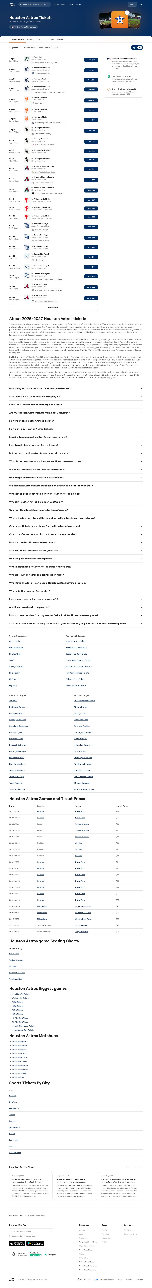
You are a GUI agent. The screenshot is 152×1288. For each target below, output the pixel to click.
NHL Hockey (14, 673)
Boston (12, 1134)
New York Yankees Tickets (77, 673)
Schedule (61, 39)
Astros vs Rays (18, 1077)
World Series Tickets (20, 998)
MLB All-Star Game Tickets (23, 1026)
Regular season (17, 39)
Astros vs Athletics (19, 1053)
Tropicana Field (81, 925)
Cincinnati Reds (81, 719)
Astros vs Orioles (19, 1073)
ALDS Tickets (17, 1010)
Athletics (13, 701)
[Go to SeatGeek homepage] (12, 4)
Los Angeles (14, 1140)
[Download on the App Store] (17, 1243)
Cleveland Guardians (18, 726)
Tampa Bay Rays (16, 776)
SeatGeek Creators (87, 1270)
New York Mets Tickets (76, 685)
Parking (30, 39)
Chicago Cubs (80, 713)
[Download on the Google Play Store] (35, 1243)
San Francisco (15, 1153)
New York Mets (80, 751)
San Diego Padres (82, 770)
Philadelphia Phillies (83, 757)
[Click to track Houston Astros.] (127, 12)
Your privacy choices (106, 1279)
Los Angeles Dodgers (83, 732)
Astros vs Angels (19, 1049)
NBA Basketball (16, 647)
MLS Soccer (14, 679)
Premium (50, 39)
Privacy (129, 1279)
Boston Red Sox (16, 713)
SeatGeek (13, 1216)
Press (81, 1254)
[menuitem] (56, 4)
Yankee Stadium (82, 824)
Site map (139, 1279)
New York (13, 1102)
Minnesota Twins (16, 757)
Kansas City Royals (17, 745)
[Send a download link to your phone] (51, 1231)
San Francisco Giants (83, 776)
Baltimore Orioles (17, 707)
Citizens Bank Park (83, 906)
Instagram (106, 1238)
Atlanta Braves (80, 707)
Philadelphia (42, 906)
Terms (120, 1279)
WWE (11, 660)
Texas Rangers (15, 783)
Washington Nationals (84, 789)
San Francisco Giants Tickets (79, 666)
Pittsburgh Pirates (82, 764)
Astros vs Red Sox (19, 1057)
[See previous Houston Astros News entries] (129, 1167)
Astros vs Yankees (19, 1061)
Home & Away (29, 47)
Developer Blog (130, 1234)
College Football (16, 666)
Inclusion (83, 1238)
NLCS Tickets (17, 1006)
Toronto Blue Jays (17, 789)
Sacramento (14, 1127)
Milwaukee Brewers (82, 745)
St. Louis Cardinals (82, 783)
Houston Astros (16, 738)
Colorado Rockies (82, 726)
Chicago (12, 1146)
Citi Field (78, 843)
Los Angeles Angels (17, 751)
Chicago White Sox (17, 719)
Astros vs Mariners (19, 1041)
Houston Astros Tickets (76, 647)
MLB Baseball (15, 641)
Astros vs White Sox (20, 1065)
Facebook (106, 1234)
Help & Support (85, 1258)
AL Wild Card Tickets (20, 1022)
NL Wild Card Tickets (20, 1018)
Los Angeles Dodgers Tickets (78, 660)
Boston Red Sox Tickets (76, 654)
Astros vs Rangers (19, 1045)
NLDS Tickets (17, 1014)
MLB (22, 1216)
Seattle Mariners (17, 770)
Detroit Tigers (15, 732)
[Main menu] (141, 4)
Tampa (12, 1115)
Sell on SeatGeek (86, 1262)
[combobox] (34, 4)
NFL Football (14, 654)
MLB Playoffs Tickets (21, 994)
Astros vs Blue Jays (20, 1069)
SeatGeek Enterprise (88, 1266)
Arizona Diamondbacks (84, 701)
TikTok (104, 1242)
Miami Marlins (80, 738)
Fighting (13, 685)
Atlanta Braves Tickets (76, 641)
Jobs (81, 1234)
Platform (127, 1230)
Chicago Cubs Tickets (75, 679)
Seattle (12, 1121)
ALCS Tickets (17, 1002)
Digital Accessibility (87, 1246)
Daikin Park (80, 811)
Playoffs (40, 39)
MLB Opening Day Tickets (23, 1030)
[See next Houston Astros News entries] (140, 1167)
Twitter (105, 1230)
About (82, 1230)
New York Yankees (17, 764)
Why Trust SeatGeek (88, 1242)
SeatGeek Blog (85, 1250)
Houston (40, 811)
